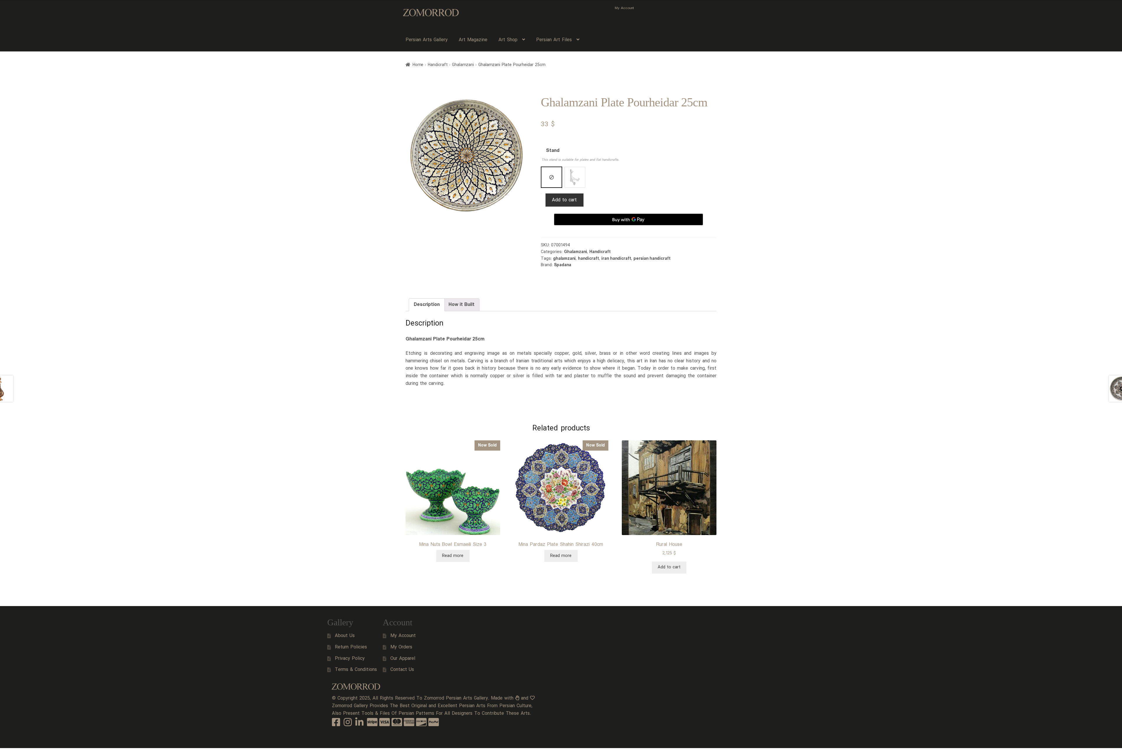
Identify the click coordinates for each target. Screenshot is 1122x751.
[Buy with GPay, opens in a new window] (628, 219)
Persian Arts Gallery (427, 40)
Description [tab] (427, 305)
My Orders (401, 647)
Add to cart (564, 200)
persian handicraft (652, 258)
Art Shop (507, 40)
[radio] (551, 177)
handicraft (588, 258)
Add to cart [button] (669, 567)
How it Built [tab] (462, 305)
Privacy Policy (350, 658)
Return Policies (351, 647)
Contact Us (402, 670)
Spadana (562, 265)
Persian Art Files (554, 40)
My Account (624, 8)
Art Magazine (473, 40)
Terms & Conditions (356, 670)
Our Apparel (402, 658)
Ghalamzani (463, 64)
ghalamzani (564, 258)
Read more (452, 555)
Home (418, 64)
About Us (345, 636)
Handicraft (438, 64)
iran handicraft (616, 258)
